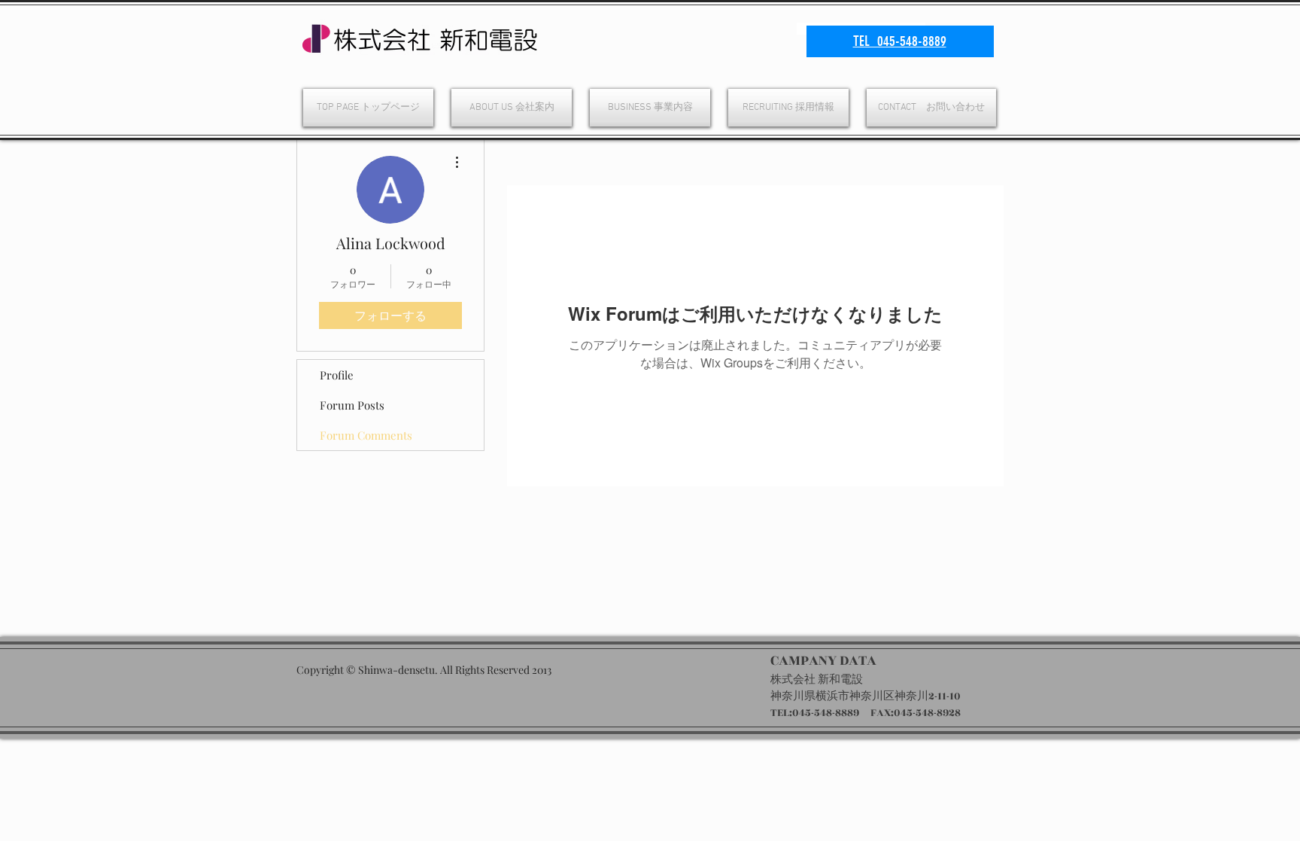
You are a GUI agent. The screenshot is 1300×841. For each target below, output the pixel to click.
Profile (337, 374)
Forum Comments (366, 435)
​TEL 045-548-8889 (899, 41)
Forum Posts (352, 405)
